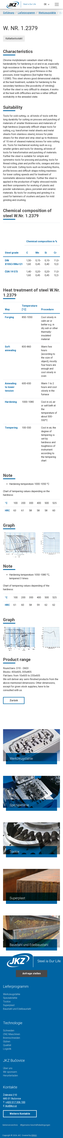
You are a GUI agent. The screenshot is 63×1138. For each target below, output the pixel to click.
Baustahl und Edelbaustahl (29, 945)
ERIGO (34, 1135)
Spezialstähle (19, 805)
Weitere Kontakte (20, 1113)
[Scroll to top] (56, 1131)
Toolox (14, 852)
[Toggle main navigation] (57, 4)
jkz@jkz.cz (11, 1105)
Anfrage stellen (31, 973)
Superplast (17, 898)
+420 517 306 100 (15, 1102)
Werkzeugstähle (21, 758)
